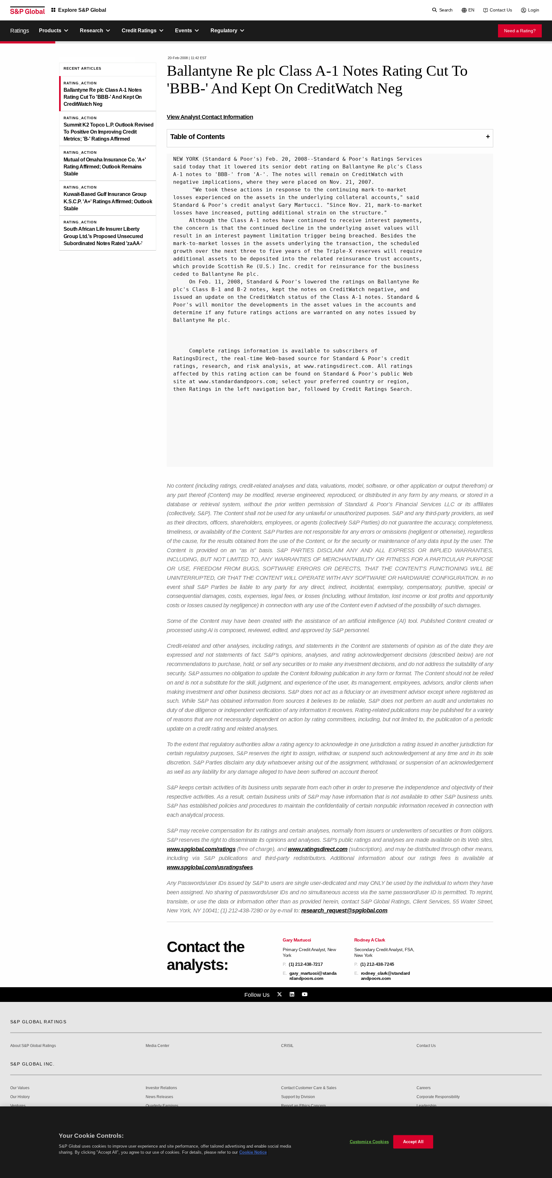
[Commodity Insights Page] (280, 994)
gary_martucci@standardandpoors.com (313, 976)
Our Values (19, 1088)
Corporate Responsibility (438, 1097)
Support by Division (298, 1097)
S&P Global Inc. (32, 1063)
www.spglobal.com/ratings (201, 849)
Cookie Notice (253, 1152)
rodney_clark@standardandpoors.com (385, 976)
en (471, 9)
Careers (424, 1088)
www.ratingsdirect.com (318, 849)
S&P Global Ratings (38, 1021)
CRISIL (287, 1046)
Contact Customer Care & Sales (308, 1088)
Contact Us (501, 9)
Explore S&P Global (82, 10)
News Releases (159, 1097)
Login (533, 9)
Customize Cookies (369, 1141)
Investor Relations (161, 1088)
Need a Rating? (520, 30)
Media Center (157, 1046)
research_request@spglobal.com (344, 910)
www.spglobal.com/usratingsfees (210, 867)
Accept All (413, 1141)
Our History (20, 1097)
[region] (276, 1142)
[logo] (27, 10)
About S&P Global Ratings (33, 1046)
